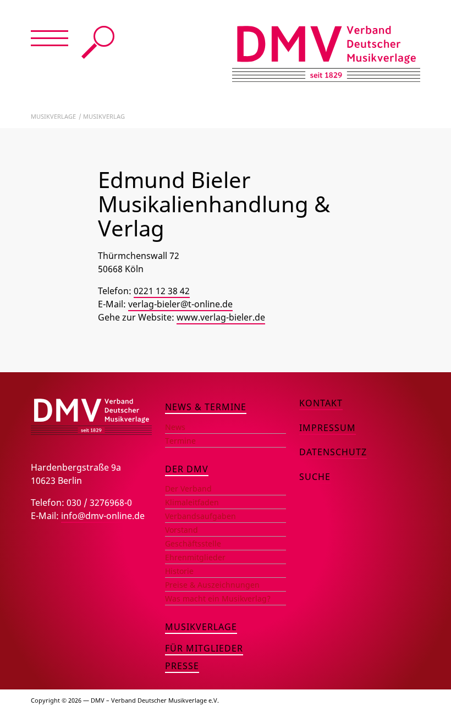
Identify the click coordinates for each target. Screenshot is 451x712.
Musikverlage (53, 116)
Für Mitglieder (204, 648)
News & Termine (205, 407)
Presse (182, 666)
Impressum (327, 428)
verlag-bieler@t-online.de (180, 304)
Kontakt (321, 403)
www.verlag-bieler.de (221, 317)
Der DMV (186, 469)
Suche (97, 42)
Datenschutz (333, 452)
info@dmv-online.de (103, 516)
